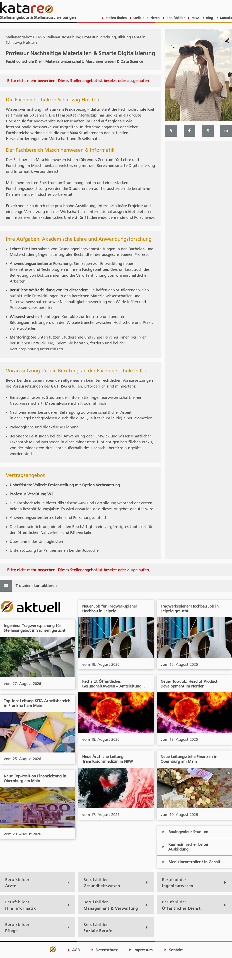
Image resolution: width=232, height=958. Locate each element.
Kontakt (225, 18)
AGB (75, 950)
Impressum (142, 950)
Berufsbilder (175, 18)
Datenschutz (106, 950)
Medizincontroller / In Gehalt (194, 862)
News (195, 18)
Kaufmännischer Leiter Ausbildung (188, 846)
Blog (209, 18)
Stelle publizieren (146, 18)
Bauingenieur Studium (188, 831)
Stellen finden (116, 18)
